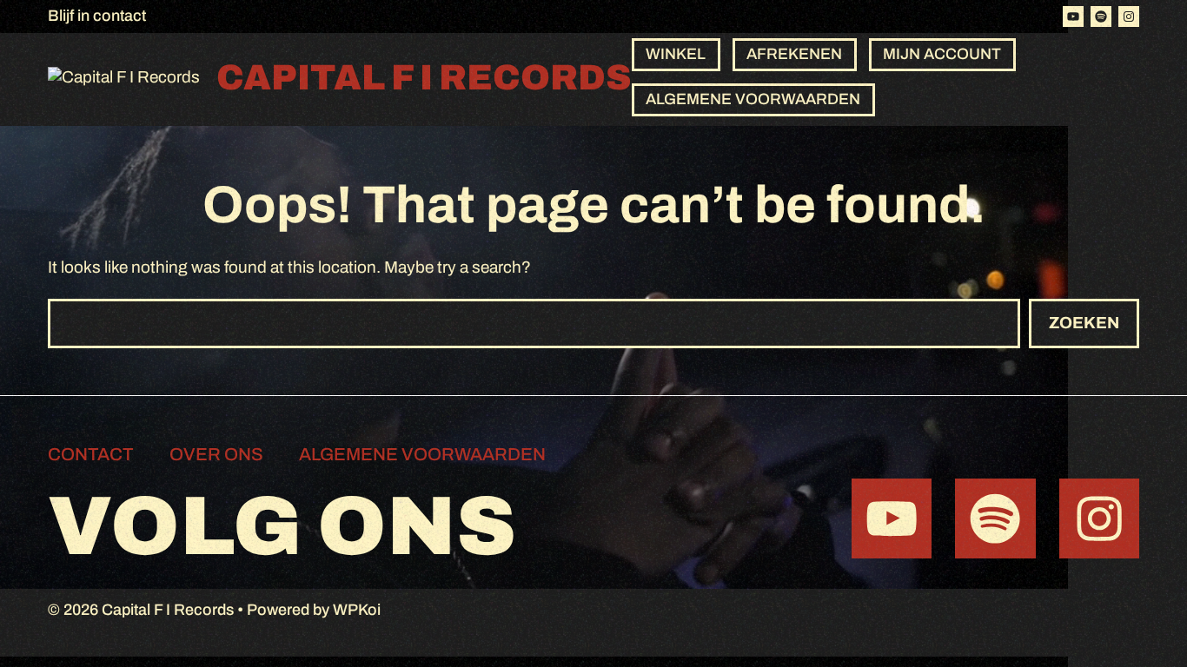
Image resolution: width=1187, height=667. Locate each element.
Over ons (216, 454)
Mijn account (942, 54)
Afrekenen (794, 54)
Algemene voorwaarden (753, 99)
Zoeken (1084, 323)
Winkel (676, 54)
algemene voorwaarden (422, 454)
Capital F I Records (424, 78)
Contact (91, 454)
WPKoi (357, 609)
